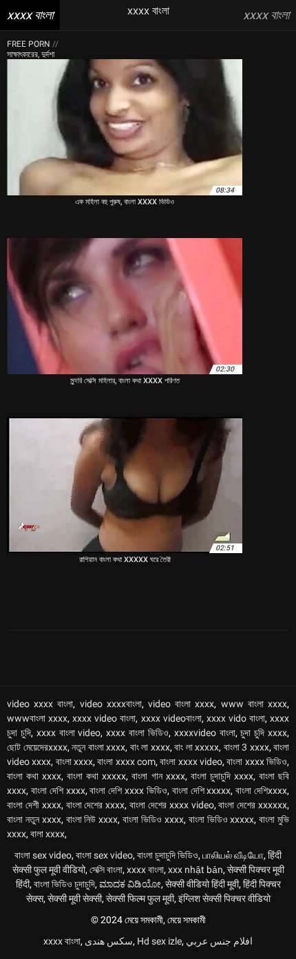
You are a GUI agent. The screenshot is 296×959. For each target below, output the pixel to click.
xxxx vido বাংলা (236, 718)
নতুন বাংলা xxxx (98, 747)
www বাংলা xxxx (254, 703)
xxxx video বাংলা (104, 718)
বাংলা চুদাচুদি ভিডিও (167, 855)
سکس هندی (109, 941)
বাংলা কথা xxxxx (96, 776)
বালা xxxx (47, 833)
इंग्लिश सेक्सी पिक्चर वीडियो (224, 898)
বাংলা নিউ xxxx (92, 819)
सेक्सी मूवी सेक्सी (74, 898)
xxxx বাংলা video (68, 732)
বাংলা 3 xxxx (246, 747)
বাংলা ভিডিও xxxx (153, 819)
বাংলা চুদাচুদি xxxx (222, 776)
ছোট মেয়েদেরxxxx (37, 747)
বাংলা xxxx (74, 761)
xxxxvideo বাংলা (204, 732)
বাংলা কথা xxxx (34, 776)
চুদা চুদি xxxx (263, 732)
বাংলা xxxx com (126, 761)
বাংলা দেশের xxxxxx (252, 804)
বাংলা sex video (43, 855)
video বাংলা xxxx (181, 703)
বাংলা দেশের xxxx (95, 804)
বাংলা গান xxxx (157, 776)
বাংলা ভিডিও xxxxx (222, 819)
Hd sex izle (159, 941)
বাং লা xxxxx (196, 747)
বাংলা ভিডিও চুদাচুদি (64, 884)
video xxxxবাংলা (111, 703)
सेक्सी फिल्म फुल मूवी (140, 898)
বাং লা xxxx (150, 747)
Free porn (29, 44)
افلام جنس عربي (219, 941)
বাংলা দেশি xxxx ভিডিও (128, 790)
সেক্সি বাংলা (106, 869)
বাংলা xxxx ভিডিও (256, 761)
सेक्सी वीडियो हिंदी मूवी (202, 884)
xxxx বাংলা (145, 869)
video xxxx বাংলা (40, 703)
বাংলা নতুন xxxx (34, 819)
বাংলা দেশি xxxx (58, 790)
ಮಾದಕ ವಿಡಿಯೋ (130, 884)
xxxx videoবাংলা (171, 718)
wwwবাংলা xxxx (37, 718)
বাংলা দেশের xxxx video (171, 804)
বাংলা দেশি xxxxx (201, 790)
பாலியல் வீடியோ (233, 855)
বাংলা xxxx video (191, 761)
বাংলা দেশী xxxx (34, 804)
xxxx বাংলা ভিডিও (137, 732)
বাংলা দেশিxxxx (261, 790)
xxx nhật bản (195, 869)
